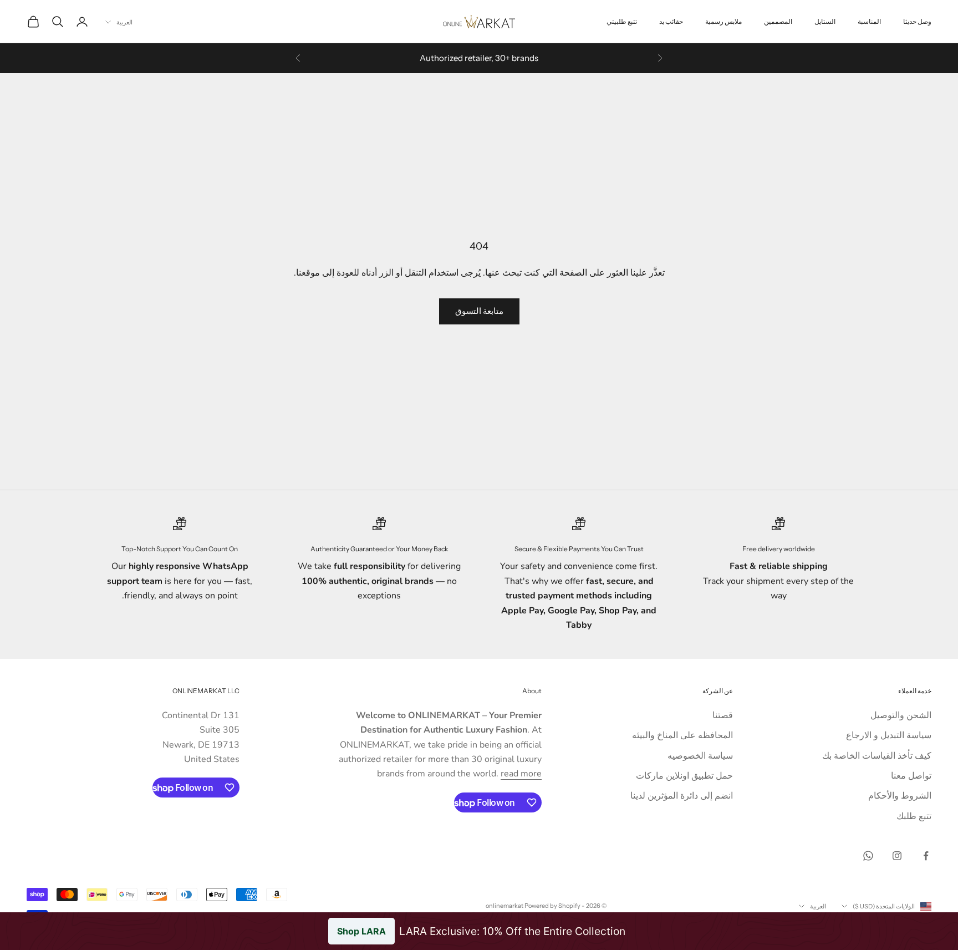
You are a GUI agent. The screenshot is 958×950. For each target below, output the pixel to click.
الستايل (824, 21)
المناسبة (869, 21)
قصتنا (722, 715)
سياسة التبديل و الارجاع (888, 735)
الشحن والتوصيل (900, 715)
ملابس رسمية (723, 21)
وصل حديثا (917, 21)
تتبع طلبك (913, 816)
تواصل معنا (911, 776)
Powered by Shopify (552, 906)
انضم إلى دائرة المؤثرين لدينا (681, 796)
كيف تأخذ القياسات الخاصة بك (876, 756)
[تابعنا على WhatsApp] (868, 855)
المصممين (778, 21)
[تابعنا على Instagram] (897, 855)
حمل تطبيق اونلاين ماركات (684, 776)
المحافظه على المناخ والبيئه (682, 735)
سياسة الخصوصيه (700, 756)
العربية (124, 22)
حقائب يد (671, 21)
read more (521, 774)
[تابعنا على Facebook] (925, 855)
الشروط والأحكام (899, 796)
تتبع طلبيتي (622, 21)
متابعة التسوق (479, 311)
